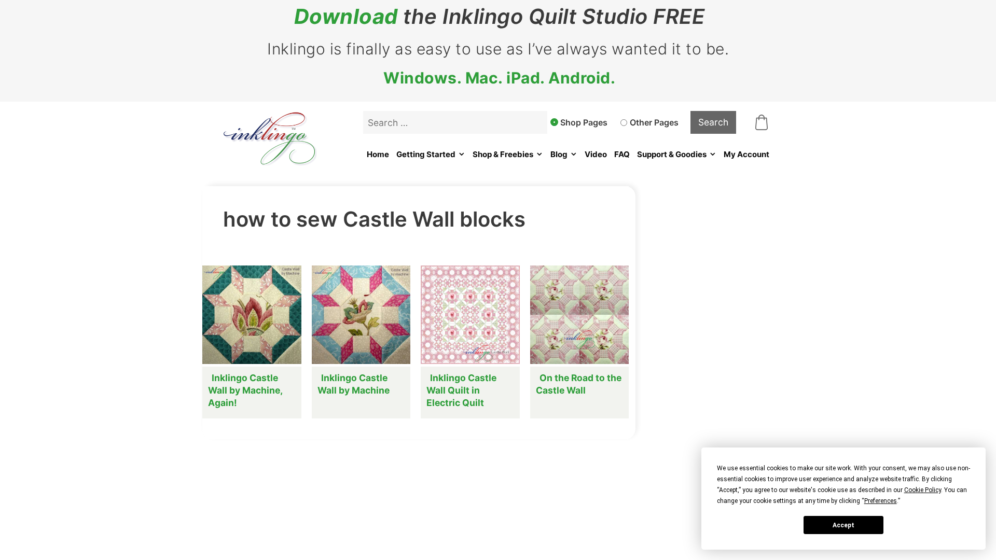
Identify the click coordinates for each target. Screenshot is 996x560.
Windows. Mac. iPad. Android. (499, 77)
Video (596, 154)
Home (378, 154)
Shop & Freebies (503, 154)
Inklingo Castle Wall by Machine (353, 384)
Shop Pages (583, 122)
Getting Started (425, 154)
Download (346, 16)
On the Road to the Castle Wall (578, 384)
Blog (559, 154)
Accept (843, 525)
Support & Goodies (672, 154)
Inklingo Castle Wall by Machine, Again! (245, 390)
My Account (746, 154)
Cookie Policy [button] (922, 490)
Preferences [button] (880, 501)
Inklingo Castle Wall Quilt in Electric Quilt (461, 390)
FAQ (622, 154)
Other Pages (654, 122)
